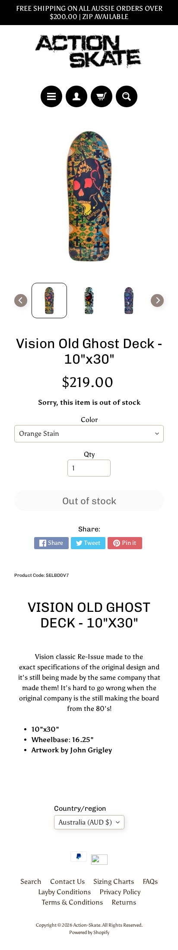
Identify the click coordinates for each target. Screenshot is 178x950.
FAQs (150, 881)
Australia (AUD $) (85, 822)
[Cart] (101, 96)
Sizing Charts (113, 881)
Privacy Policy (119, 892)
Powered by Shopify (89, 932)
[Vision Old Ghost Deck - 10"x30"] (49, 300)
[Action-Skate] (89, 55)
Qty (89, 454)
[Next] (157, 300)
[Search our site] (126, 96)
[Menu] (51, 96)
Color (89, 420)
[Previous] (20, 300)
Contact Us (67, 881)
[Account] (76, 96)
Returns (123, 902)
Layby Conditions (64, 892)
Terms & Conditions (72, 902)
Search (30, 881)
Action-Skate (86, 925)
